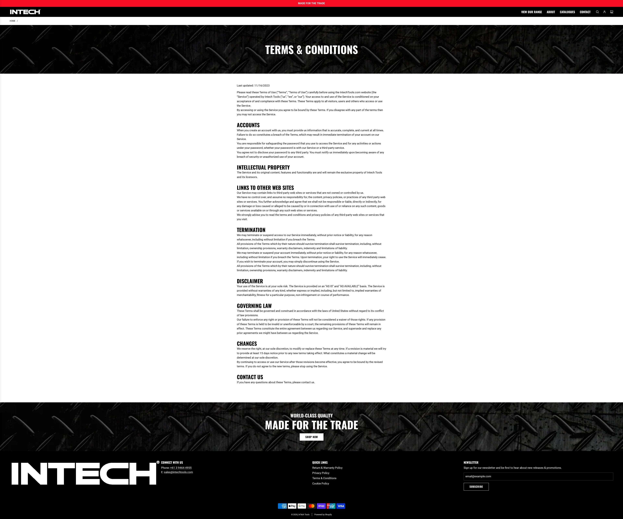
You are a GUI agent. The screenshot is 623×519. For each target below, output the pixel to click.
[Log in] (604, 11)
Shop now (311, 437)
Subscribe (476, 486)
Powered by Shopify (323, 514)
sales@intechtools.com (178, 472)
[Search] (597, 11)
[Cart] (611, 11)
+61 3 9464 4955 (181, 467)
